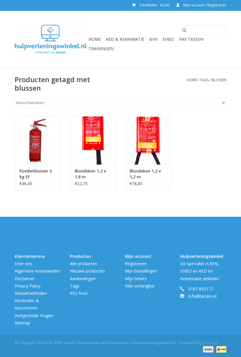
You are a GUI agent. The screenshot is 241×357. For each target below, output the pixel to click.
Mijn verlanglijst (140, 286)
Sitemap (22, 323)
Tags (204, 79)
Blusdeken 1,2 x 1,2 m (145, 174)
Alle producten (83, 263)
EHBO (168, 39)
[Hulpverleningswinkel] (51, 39)
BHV (153, 39)
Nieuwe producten (87, 271)
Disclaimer (25, 278)
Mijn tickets (136, 278)
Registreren (136, 263)
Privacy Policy (28, 286)
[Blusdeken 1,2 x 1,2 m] (148, 140)
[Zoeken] (182, 30)
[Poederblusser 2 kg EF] (38, 140)
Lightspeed (208, 342)
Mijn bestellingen (141, 271)
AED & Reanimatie (125, 39)
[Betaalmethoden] (207, 348)
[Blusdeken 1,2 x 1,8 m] (93, 140)
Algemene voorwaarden (37, 271)
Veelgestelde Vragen (34, 315)
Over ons (23, 263)
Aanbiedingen (83, 278)
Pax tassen (191, 39)
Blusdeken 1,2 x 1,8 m (90, 174)
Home (94, 39)
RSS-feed (78, 293)
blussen (219, 79)
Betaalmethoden (31, 293)
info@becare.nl (202, 296)
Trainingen (101, 48)
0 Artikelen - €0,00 (154, 5)
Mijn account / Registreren (204, 5)
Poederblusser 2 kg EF (35, 174)
